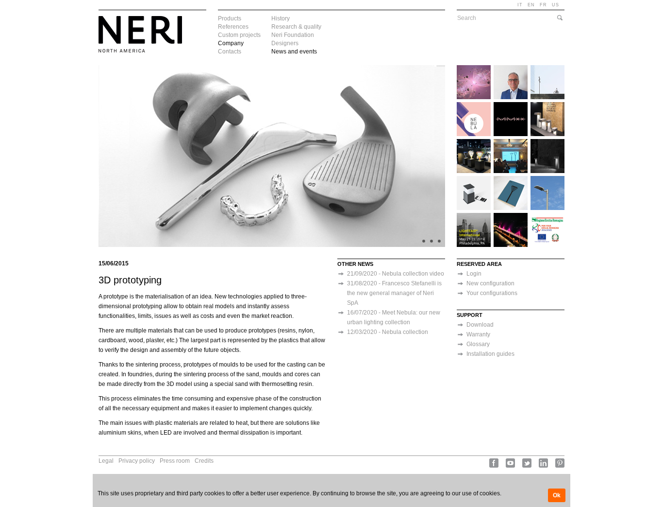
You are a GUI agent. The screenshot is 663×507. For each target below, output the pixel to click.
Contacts (229, 51)
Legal (106, 460)
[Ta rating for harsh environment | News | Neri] (547, 179)
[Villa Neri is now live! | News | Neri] (473, 179)
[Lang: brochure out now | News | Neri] (510, 179)
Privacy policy (136, 460)
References (233, 26)
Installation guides (490, 353)
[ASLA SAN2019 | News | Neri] (547, 142)
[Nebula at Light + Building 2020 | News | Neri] (510, 105)
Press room (175, 460)
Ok (557, 495)
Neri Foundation (292, 35)
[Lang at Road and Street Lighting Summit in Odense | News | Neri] (510, 142)
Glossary (478, 344)
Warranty (478, 334)
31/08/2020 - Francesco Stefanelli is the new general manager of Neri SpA (394, 293)
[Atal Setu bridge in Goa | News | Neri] (510, 216)
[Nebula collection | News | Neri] (473, 105)
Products (229, 18)
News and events (294, 51)
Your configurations (491, 293)
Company (231, 43)
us (555, 4)
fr (543, 4)
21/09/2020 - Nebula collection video (395, 273)
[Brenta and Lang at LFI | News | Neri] (473, 216)
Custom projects (239, 35)
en (531, 4)
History (280, 18)
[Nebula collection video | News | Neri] (473, 68)
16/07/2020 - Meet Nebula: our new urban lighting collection (393, 317)
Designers (284, 43)
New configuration (490, 283)
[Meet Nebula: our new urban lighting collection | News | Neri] (547, 68)
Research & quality (296, 26)
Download (480, 324)
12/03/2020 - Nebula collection (387, 332)
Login (473, 273)
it (520, 4)
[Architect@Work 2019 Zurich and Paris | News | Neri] (547, 105)
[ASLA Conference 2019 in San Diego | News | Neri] (473, 142)
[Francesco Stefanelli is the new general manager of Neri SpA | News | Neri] (510, 68)
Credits (204, 460)
